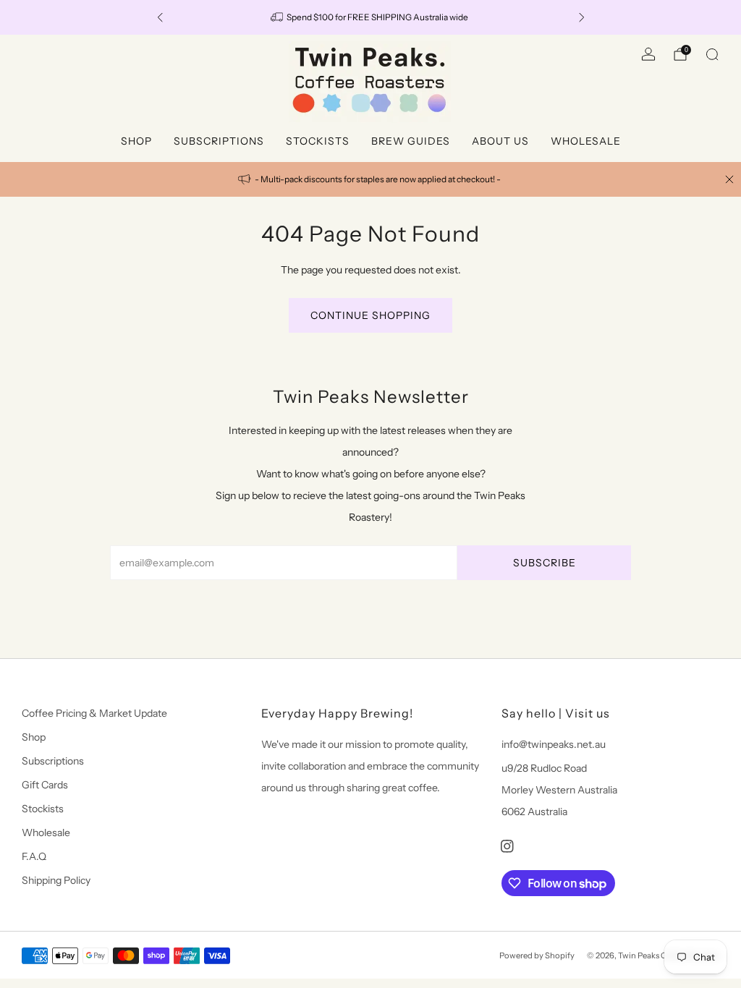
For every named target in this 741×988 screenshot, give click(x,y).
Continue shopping (370, 315)
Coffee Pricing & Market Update (94, 713)
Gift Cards (45, 784)
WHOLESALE (586, 141)
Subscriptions (53, 760)
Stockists (43, 808)
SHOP (136, 141)
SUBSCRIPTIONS (219, 141)
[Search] (712, 54)
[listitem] (371, 17)
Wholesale (46, 832)
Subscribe (544, 562)
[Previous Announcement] (160, 17)
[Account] (648, 54)
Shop (34, 737)
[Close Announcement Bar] (729, 179)
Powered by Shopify (537, 955)
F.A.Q (34, 856)
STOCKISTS (318, 141)
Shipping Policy (56, 880)
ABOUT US (500, 141)
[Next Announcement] (581, 17)
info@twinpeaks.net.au (553, 744)
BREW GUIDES (410, 141)
